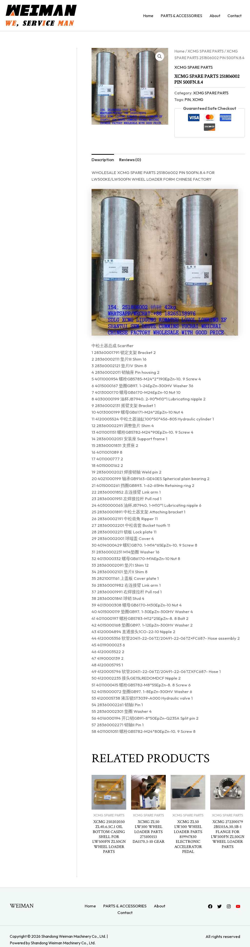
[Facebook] (210, 906)
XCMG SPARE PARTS (206, 51)
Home (148, 15)
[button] (159, 56)
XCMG (197, 99)
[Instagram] (229, 906)
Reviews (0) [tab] (130, 159)
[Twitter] (219, 906)
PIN (188, 99)
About (214, 15)
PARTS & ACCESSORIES (181, 15)
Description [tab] (103, 159)
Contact (234, 15)
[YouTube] (238, 906)
